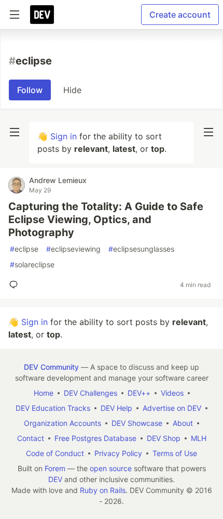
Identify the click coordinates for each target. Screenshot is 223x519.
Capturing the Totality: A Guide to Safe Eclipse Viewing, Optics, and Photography (105, 219)
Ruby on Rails (103, 490)
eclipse (24, 248)
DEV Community (51, 366)
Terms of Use (174, 453)
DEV (55, 479)
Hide (72, 90)
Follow (30, 90)
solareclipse (32, 264)
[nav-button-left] (14, 132)
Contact (30, 438)
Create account (180, 14)
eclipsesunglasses (141, 248)
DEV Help (116, 408)
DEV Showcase (137, 423)
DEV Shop (163, 438)
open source (111, 468)
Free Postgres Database (95, 438)
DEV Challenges (90, 392)
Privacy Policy (118, 453)
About (183, 423)
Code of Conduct (55, 453)
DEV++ (139, 392)
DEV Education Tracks (53, 408)
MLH (198, 438)
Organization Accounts (62, 423)
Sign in (63, 136)
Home (43, 392)
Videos (172, 392)
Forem (55, 468)
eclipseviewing (73, 248)
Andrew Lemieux (58, 180)
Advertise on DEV (172, 408)
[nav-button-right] (208, 132)
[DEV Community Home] (42, 14)
